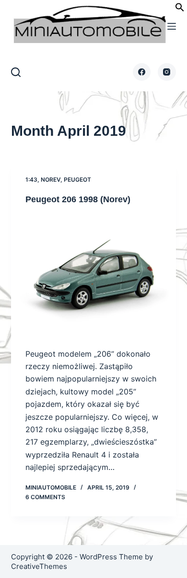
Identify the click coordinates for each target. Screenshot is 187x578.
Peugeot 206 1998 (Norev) (77, 199)
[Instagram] (167, 72)
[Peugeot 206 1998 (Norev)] (93, 276)
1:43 (31, 179)
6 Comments (45, 497)
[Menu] (171, 26)
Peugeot (77, 179)
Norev (50, 179)
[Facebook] (142, 72)
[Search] (16, 72)
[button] (180, 9)
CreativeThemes (39, 566)
